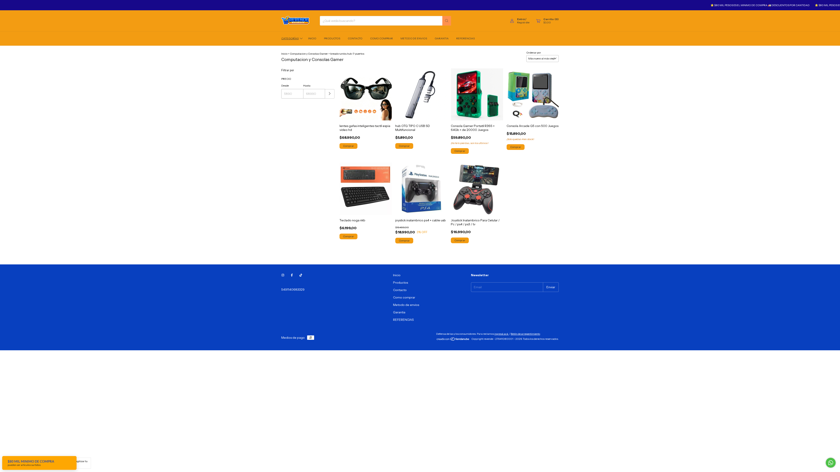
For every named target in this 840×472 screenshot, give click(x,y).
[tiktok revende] (300, 275)
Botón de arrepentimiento (525, 333)
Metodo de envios (414, 38)
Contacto (355, 38)
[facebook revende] (291, 275)
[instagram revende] (282, 275)
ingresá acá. (501, 333)
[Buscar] (446, 21)
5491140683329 (292, 290)
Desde (285, 85)
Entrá (521, 19)
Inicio (312, 38)
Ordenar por (533, 52)
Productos (332, 38)
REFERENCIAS (465, 38)
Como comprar (381, 38)
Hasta (306, 85)
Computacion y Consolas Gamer (309, 53)
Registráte (523, 22)
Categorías (290, 38)
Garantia (442, 38)
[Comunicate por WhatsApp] (831, 463)
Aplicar (329, 94)
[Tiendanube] (453, 340)
